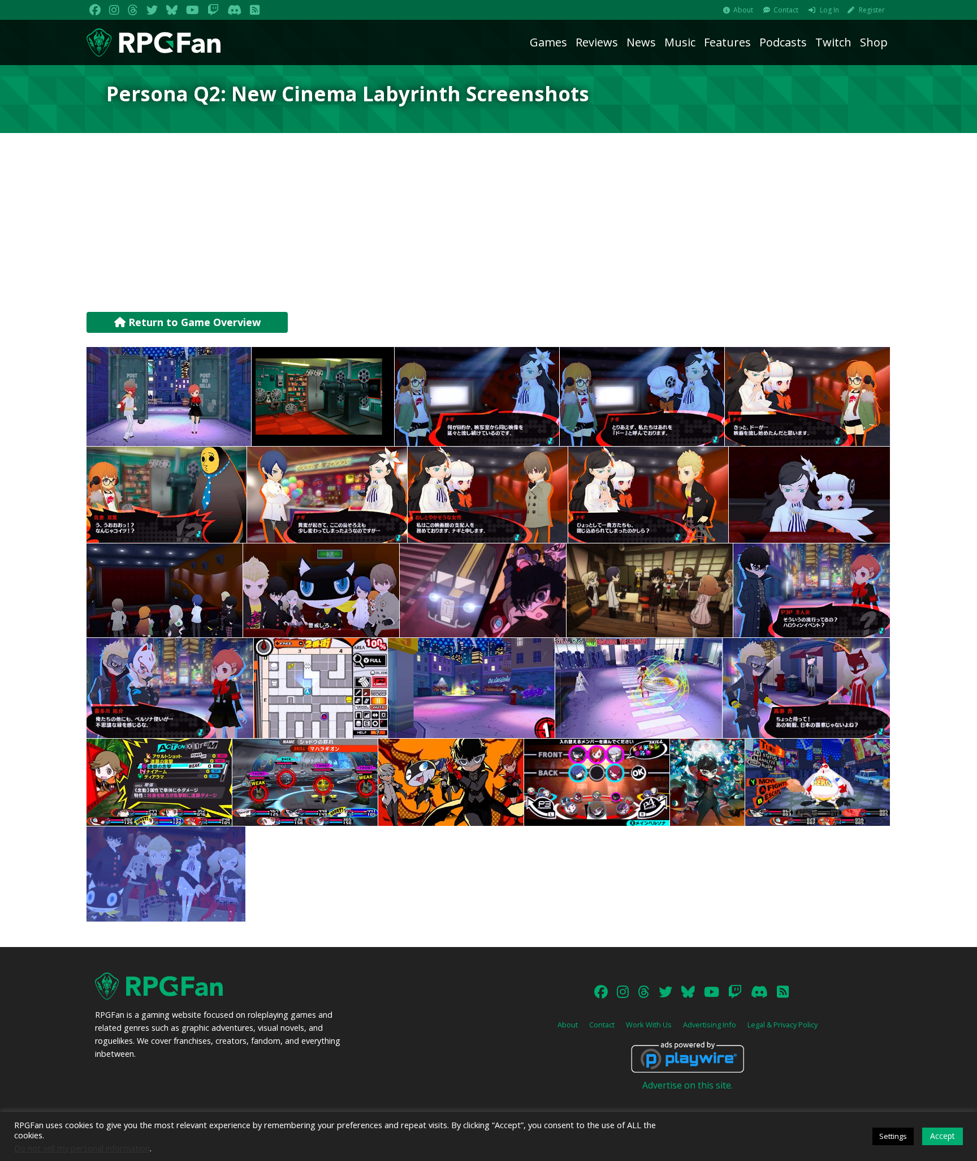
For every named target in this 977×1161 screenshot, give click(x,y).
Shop (874, 42)
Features (727, 42)
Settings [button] (893, 1136)
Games (548, 42)
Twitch (833, 42)
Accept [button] (942, 1135)
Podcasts (783, 42)
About (743, 10)
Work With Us (649, 1024)
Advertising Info (709, 1024)
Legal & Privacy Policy (782, 1024)
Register (872, 10)
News (641, 42)
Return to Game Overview (193, 322)
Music (679, 42)
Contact (785, 10)
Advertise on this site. (687, 1085)
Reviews (597, 42)
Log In (829, 10)
